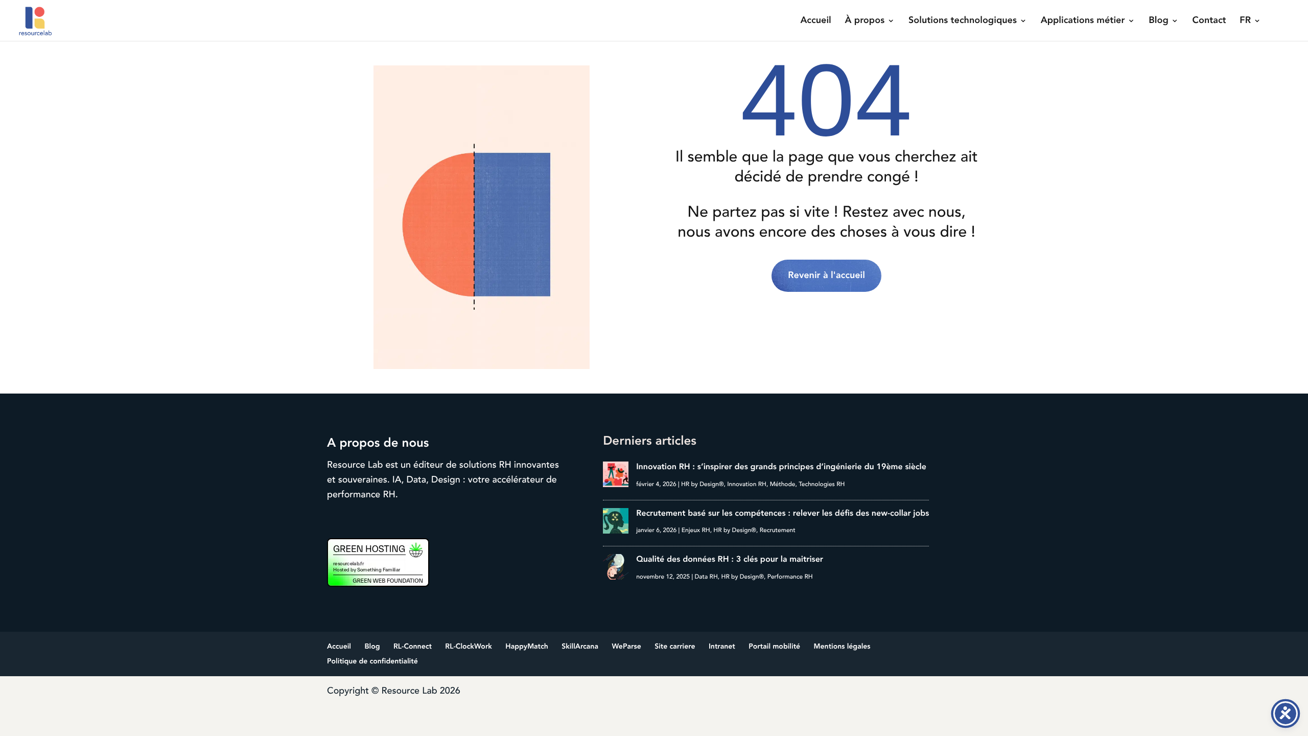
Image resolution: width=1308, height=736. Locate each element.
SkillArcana (580, 646)
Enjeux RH (696, 530)
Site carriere (675, 646)
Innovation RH (746, 484)
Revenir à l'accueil (826, 275)
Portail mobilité (774, 646)
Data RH (705, 577)
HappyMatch (526, 646)
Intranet (722, 646)
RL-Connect (412, 646)
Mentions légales (842, 646)
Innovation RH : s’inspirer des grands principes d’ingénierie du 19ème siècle (781, 467)
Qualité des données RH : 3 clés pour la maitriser (729, 559)
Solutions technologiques (962, 21)
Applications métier (1083, 21)
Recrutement (778, 530)
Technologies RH (822, 484)
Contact (1209, 21)
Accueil (815, 21)
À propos (865, 21)
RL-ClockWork (468, 646)
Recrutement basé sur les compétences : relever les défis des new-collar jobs (782, 513)
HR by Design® (702, 484)
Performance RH (790, 577)
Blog (1159, 21)
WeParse (626, 646)
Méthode (783, 484)
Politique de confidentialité (372, 661)
